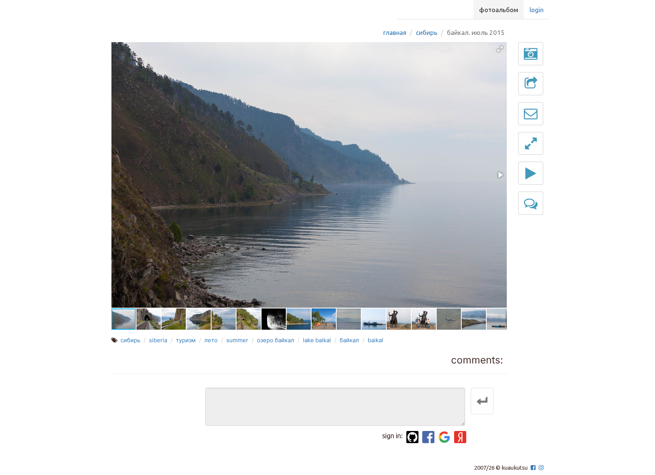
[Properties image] (530, 53)
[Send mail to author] (530, 113)
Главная (394, 32)
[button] (500, 49)
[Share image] (530, 83)
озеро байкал (275, 340)
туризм (186, 340)
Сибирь (426, 32)
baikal (375, 340)
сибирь (130, 340)
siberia (158, 340)
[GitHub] (412, 437)
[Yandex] (460, 437)
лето (211, 340)
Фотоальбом (498, 9)
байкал (349, 340)
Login (537, 9)
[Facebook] (428, 437)
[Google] (444, 437)
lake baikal (317, 340)
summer (237, 340)
